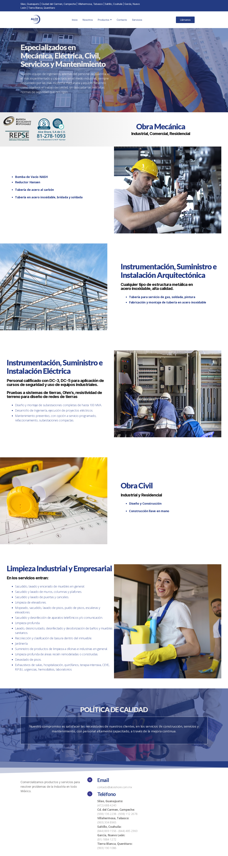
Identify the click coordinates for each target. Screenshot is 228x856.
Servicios (137, 19)
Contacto (122, 19)
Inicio (75, 19)
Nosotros (88, 19)
